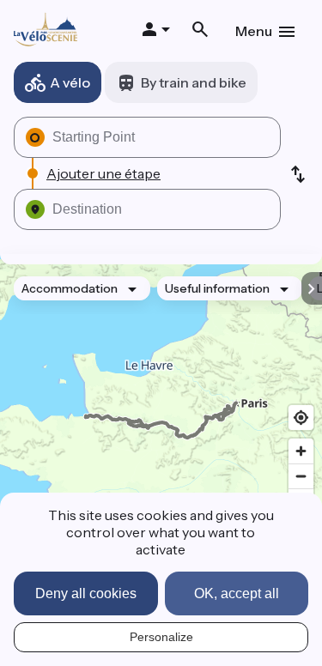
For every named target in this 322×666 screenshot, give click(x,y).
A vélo (70, 82)
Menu (253, 30)
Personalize (161, 637)
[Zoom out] (301, 475)
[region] (161, 420)
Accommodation (69, 288)
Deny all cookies (86, 593)
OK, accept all (236, 593)
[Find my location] (301, 417)
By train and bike (193, 82)
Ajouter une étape (103, 173)
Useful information (217, 288)
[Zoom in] (301, 451)
